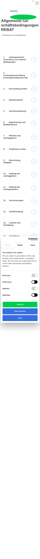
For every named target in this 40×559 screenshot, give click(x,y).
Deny (20, 318)
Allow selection (20, 311)
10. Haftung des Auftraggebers (11, 175)
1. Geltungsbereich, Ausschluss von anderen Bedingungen (14, 59)
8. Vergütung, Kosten (14, 149)
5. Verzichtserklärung (14, 111)
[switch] (34, 282)
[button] (33, 1)
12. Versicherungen (13, 200)
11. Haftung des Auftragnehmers (11, 188)
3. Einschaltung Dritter (15, 89)
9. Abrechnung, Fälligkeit (12, 161)
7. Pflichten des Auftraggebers (12, 137)
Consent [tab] (7, 245)
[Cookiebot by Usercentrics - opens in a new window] (28, 239)
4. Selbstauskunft (13, 100)
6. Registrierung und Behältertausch (14, 123)
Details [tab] (20, 245)
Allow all (20, 304)
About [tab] (32, 245)
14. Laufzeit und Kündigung (11, 224)
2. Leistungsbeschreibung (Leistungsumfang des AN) (15, 75)
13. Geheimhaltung (13, 212)
